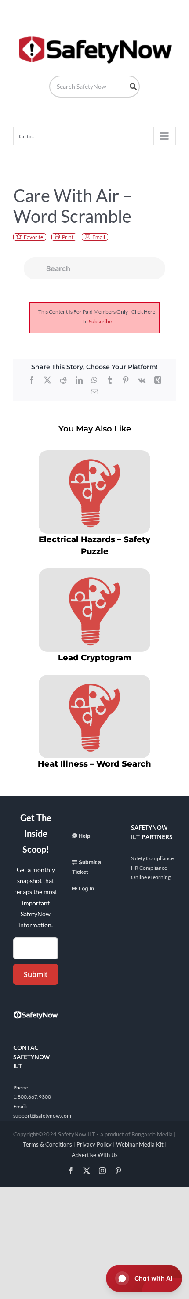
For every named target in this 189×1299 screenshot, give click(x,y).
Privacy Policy (94, 1144)
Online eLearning (151, 877)
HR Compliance (149, 868)
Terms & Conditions (47, 1144)
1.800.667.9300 (32, 1096)
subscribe (100, 321)
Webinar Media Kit (140, 1144)
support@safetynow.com (42, 1115)
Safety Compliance (152, 858)
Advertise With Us (95, 1154)
